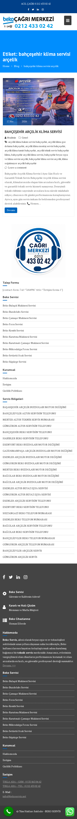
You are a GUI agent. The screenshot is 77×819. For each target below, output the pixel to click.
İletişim (7, 384)
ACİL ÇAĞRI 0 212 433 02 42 (36, 3)
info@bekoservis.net (14, 796)
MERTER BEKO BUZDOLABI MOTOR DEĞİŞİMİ (30, 469)
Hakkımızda (10, 378)
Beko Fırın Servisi (13, 324)
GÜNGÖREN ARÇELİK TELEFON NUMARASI (28, 544)
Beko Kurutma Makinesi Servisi (20, 336)
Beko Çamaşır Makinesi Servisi (20, 318)
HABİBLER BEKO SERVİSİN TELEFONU (25, 438)
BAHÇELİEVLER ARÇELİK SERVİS (22, 550)
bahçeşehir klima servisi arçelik (45, 159)
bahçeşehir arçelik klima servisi (27, 154)
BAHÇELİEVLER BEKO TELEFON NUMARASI (29, 538)
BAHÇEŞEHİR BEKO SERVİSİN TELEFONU (27, 432)
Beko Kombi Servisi (13, 330)
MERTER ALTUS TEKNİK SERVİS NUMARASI (28, 419)
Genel (25, 137)
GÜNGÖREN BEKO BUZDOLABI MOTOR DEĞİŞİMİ (32, 463)
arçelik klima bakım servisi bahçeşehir (27, 142)
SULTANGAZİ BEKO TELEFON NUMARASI (27, 513)
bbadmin (11, 137)
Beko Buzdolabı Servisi (15, 311)
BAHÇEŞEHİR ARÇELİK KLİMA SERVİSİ (33, 131)
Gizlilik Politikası (12, 390)
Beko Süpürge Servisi (14, 361)
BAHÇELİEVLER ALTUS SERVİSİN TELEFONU (29, 413)
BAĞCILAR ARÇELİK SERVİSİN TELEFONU (27, 525)
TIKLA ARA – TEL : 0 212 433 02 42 (21, 786)
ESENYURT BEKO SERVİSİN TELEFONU (26, 507)
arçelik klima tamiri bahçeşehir (20, 150)
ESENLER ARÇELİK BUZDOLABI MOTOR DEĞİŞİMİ (32, 457)
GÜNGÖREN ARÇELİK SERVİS (20, 557)
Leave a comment (17, 167)
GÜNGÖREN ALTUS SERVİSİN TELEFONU (27, 426)
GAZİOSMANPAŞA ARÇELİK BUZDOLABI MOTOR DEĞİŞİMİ (37, 450)
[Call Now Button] (8, 811)
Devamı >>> (9, 665)
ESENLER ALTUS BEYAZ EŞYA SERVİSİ (25, 488)
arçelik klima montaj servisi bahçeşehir (45, 146)
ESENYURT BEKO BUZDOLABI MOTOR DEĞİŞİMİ (31, 444)
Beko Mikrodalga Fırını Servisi (20, 349)
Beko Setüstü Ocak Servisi (17, 355)
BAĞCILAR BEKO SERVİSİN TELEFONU (25, 532)
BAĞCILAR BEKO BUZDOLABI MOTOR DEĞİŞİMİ (31, 475)
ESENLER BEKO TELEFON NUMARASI (25, 519)
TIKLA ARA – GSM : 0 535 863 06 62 (22, 781)
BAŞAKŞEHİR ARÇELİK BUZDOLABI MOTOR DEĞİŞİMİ (34, 407)
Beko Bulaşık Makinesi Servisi (19, 305)
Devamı (11, 210)
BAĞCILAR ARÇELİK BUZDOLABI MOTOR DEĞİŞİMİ (33, 482)
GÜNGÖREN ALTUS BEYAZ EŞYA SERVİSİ (27, 494)
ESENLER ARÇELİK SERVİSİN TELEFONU (27, 500)
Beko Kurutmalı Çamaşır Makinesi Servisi (26, 343)
